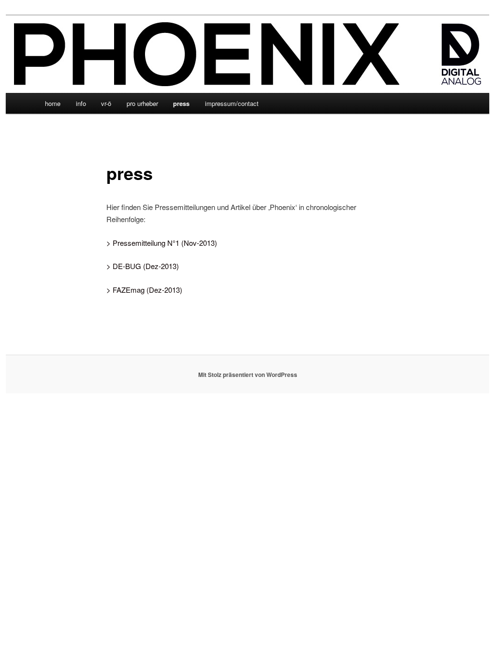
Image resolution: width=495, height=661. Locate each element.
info (81, 103)
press (181, 103)
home (52, 103)
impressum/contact (232, 103)
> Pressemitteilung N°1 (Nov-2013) (161, 243)
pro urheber (142, 103)
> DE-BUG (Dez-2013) (142, 266)
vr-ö (106, 103)
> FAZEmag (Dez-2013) (144, 290)
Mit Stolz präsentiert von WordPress (247, 374)
